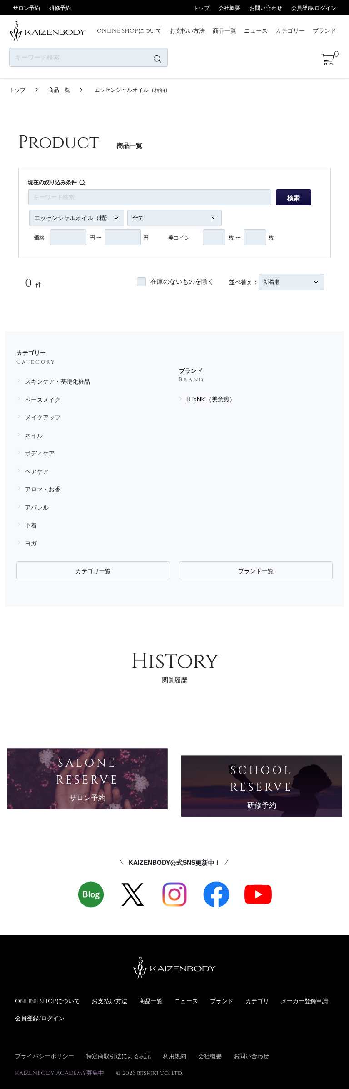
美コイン (179, 237)
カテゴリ (257, 1000)
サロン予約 (26, 7)
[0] (327, 59)
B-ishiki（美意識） (210, 399)
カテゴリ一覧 (93, 570)
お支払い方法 (187, 30)
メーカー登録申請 (304, 1000)
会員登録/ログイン (313, 7)
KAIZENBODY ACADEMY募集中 (59, 1072)
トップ (201, 7)
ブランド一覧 (256, 570)
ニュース (256, 30)
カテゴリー (290, 30)
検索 (293, 197)
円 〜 (96, 237)
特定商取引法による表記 (118, 1055)
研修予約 (60, 7)
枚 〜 (235, 237)
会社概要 (229, 7)
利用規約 (174, 1055)
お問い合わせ (265, 7)
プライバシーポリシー (44, 1055)
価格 (39, 237)
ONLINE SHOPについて (129, 30)
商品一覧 (224, 30)
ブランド (324, 30)
